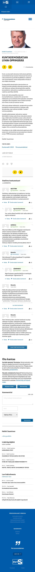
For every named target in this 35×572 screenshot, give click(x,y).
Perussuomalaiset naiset (17, 520)
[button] (30, 18)
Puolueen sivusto (17, 516)
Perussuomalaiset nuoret (17, 522)
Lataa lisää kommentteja (17, 347)
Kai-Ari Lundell (10, 480)
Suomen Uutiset (17, 518)
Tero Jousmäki (10, 486)
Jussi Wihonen (10, 492)
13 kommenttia (29, 67)
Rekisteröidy (23, 386)
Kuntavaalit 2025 (8, 147)
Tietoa (17, 533)
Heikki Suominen (7, 51)
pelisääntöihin (13, 369)
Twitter (23, 568)
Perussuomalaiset (21, 147)
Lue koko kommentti (18, 305)
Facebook (12, 568)
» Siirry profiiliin (6, 436)
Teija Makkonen (10, 497)
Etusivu (17, 531)
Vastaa (5, 202)
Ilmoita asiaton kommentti (16, 202)
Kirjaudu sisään (5, 11)
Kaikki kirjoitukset (7, 156)
